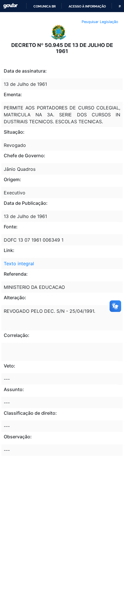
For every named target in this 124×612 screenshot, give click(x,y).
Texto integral (19, 263)
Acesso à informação (87, 6)
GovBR (10, 6)
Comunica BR (44, 6)
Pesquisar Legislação (100, 22)
